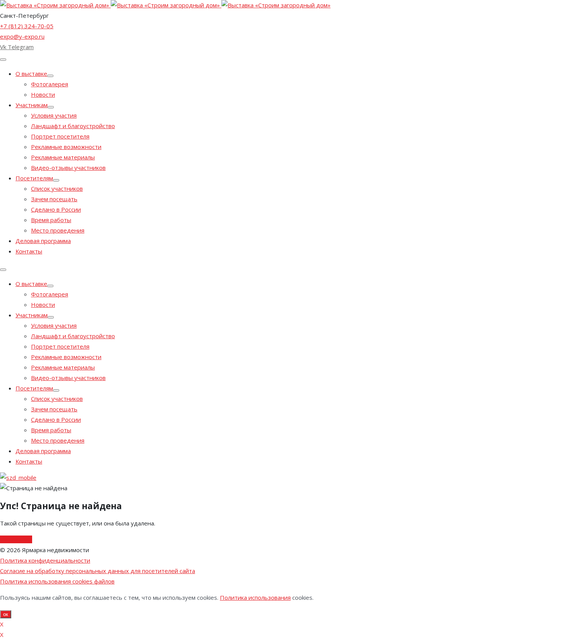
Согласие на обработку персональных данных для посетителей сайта (97, 571)
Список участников (57, 188)
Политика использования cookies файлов (57, 581)
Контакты (28, 251)
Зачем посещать (54, 199)
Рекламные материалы (63, 157)
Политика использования (255, 597)
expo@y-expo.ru (22, 36)
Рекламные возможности (66, 147)
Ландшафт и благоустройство (73, 126)
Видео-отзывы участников (68, 167)
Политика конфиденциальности (45, 560)
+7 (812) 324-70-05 (26, 26)
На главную (16, 539)
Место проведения (57, 230)
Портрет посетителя (60, 136)
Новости (43, 94)
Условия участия (54, 115)
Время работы (51, 220)
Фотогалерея (49, 84)
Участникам (31, 105)
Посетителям (34, 178)
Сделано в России (56, 209)
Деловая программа (43, 241)
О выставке (31, 73)
